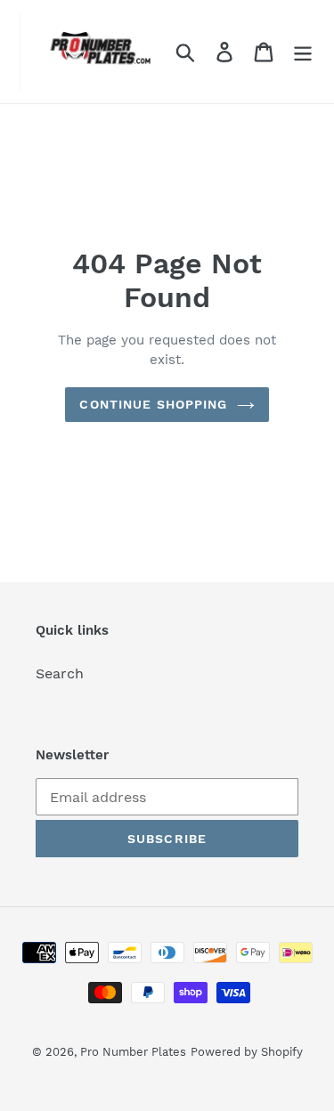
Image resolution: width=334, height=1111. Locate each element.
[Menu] (302, 52)
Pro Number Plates (133, 1051)
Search (60, 673)
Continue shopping (153, 404)
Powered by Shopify (247, 1051)
